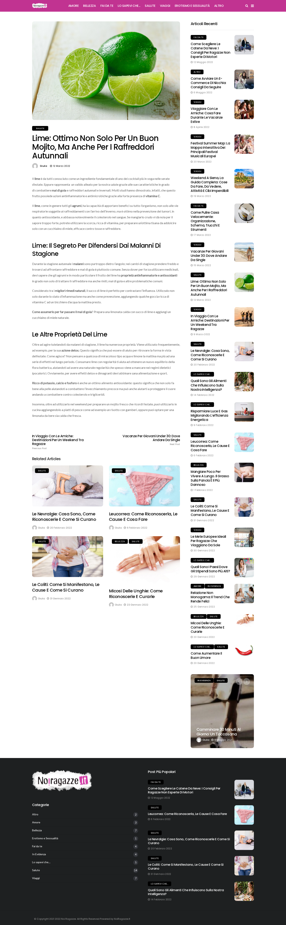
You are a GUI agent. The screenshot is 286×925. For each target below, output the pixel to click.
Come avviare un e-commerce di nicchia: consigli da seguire (208, 82)
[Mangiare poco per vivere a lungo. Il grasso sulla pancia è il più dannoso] (244, 472)
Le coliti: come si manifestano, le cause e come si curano (65, 587)
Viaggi (165, 5)
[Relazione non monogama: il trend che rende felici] (244, 593)
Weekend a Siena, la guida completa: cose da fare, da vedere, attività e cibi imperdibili (209, 184)
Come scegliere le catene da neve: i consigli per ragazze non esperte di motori (210, 50)
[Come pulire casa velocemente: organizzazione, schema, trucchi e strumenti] (244, 213)
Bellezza (89, 5)
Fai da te (106, 5)
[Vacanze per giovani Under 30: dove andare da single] (244, 252)
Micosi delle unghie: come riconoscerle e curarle (136, 594)
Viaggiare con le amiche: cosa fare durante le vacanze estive (207, 115)
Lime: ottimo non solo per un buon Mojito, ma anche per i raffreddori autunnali (209, 288)
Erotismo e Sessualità (192, 5)
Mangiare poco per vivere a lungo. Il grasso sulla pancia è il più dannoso (210, 478)
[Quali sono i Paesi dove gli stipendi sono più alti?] (244, 567)
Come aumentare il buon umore (206, 655)
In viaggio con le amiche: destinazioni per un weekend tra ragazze (57, 442)
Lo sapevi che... (202, 374)
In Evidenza (214, 586)
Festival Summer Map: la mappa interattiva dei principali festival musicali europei (210, 149)
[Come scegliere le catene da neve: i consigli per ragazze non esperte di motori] (244, 44)
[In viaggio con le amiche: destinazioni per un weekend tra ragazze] (244, 317)
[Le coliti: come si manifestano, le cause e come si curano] (67, 556)
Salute (150, 5)
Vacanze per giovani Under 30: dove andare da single (151, 440)
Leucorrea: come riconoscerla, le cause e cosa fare (143, 517)
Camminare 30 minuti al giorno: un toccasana (219, 732)
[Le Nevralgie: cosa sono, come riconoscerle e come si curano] (67, 485)
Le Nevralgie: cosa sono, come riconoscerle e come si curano (64, 517)
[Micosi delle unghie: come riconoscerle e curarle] (144, 559)
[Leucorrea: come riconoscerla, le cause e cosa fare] (144, 485)
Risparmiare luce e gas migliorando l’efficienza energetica (209, 415)
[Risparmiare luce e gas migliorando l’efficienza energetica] (244, 412)
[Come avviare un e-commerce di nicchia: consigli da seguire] (244, 79)
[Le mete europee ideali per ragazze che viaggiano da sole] (244, 537)
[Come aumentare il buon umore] (244, 650)
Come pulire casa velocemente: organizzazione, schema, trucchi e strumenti (205, 221)
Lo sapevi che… (129, 5)
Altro (219, 5)
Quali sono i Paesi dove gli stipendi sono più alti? (210, 569)
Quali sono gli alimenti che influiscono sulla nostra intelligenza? (208, 385)
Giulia (43, 166)
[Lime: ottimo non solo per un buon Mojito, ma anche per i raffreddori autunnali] (244, 282)
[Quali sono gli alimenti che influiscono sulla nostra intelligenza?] (244, 381)
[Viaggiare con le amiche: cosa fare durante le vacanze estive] (244, 109)
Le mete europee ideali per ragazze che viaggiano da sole (208, 540)
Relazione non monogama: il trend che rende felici (210, 597)
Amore (73, 5)
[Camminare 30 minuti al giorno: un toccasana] (222, 711)
